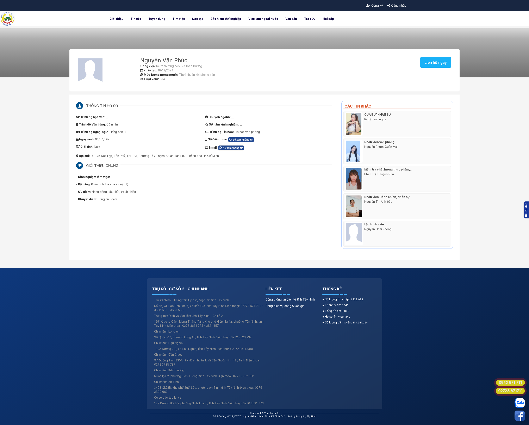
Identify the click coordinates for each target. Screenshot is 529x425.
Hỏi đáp (328, 18)
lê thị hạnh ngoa (375, 119)
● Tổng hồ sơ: (332, 311)
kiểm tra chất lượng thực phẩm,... (388, 169)
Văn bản (291, 18)
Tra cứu (310, 18)
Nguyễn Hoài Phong (378, 229)
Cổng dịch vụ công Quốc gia (285, 306)
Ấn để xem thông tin (241, 139)
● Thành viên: (332, 305)
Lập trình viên (374, 224)
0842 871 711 (510, 382)
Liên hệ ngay (436, 62)
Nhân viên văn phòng (379, 142)
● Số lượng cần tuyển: (337, 322)
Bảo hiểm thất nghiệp (226, 18)
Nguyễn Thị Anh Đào (378, 201)
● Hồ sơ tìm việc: (333, 316)
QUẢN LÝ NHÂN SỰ (377, 114)
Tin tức (136, 18)
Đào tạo (197, 18)
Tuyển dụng (156, 18)
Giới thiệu (116, 18)
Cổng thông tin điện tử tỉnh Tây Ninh (290, 299)
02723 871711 (510, 390)
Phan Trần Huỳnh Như (379, 174)
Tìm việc (179, 18)
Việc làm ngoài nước (263, 18)
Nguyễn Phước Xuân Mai (381, 146)
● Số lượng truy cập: (336, 299)
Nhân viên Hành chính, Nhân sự (387, 197)
